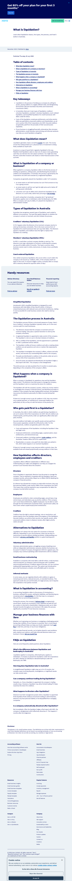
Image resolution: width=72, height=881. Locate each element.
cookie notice (42, 865)
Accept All (36, 878)
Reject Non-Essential (36, 873)
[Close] (62, 860)
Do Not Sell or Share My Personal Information (36, 869)
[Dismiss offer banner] (69, 3)
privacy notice (52, 865)
